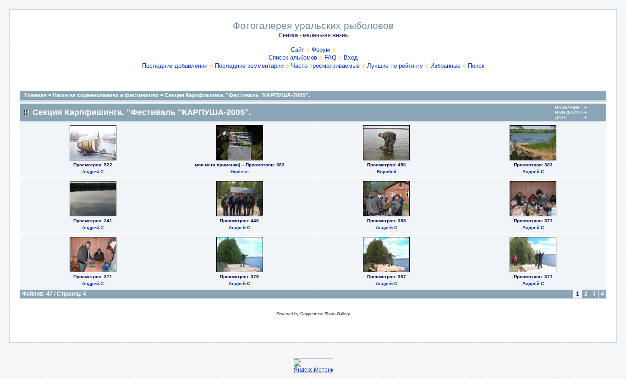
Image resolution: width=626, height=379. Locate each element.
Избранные (445, 65)
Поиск (476, 65)
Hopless (240, 171)
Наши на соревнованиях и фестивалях (106, 95)
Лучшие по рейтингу (395, 65)
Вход (351, 57)
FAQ (330, 57)
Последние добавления (175, 65)
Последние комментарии (249, 65)
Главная (35, 95)
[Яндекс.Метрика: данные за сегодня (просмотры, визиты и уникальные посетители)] (313, 365)
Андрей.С (93, 171)
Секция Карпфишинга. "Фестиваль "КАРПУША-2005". (237, 95)
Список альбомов (293, 57)
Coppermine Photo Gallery (325, 314)
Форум (321, 49)
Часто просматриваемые (325, 65)
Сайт (297, 49)
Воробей (386, 171)
